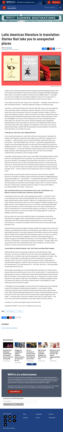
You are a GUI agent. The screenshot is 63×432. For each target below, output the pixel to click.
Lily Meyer (9, 48)
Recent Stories (8, 340)
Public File (51, 414)
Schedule (25, 417)
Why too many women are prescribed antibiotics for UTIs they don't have (42, 354)
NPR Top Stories (10, 311)
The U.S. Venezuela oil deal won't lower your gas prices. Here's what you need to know (30, 354)
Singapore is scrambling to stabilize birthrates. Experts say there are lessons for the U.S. (19, 355)
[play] (4, 8)
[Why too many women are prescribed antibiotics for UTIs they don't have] (43, 345)
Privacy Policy (52, 417)
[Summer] (31, 18)
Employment (39, 414)
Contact (38, 417)
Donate (56, 2)
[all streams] (60, 8)
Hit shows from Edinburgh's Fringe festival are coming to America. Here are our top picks (8, 354)
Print (59, 48)
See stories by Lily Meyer (10, 328)
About (24, 414)
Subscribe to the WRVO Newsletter (13, 398)
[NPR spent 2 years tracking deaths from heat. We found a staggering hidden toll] (55, 345)
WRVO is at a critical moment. (22, 374)
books (19, 311)
